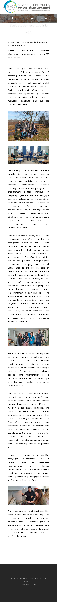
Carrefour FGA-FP (29, 584)
